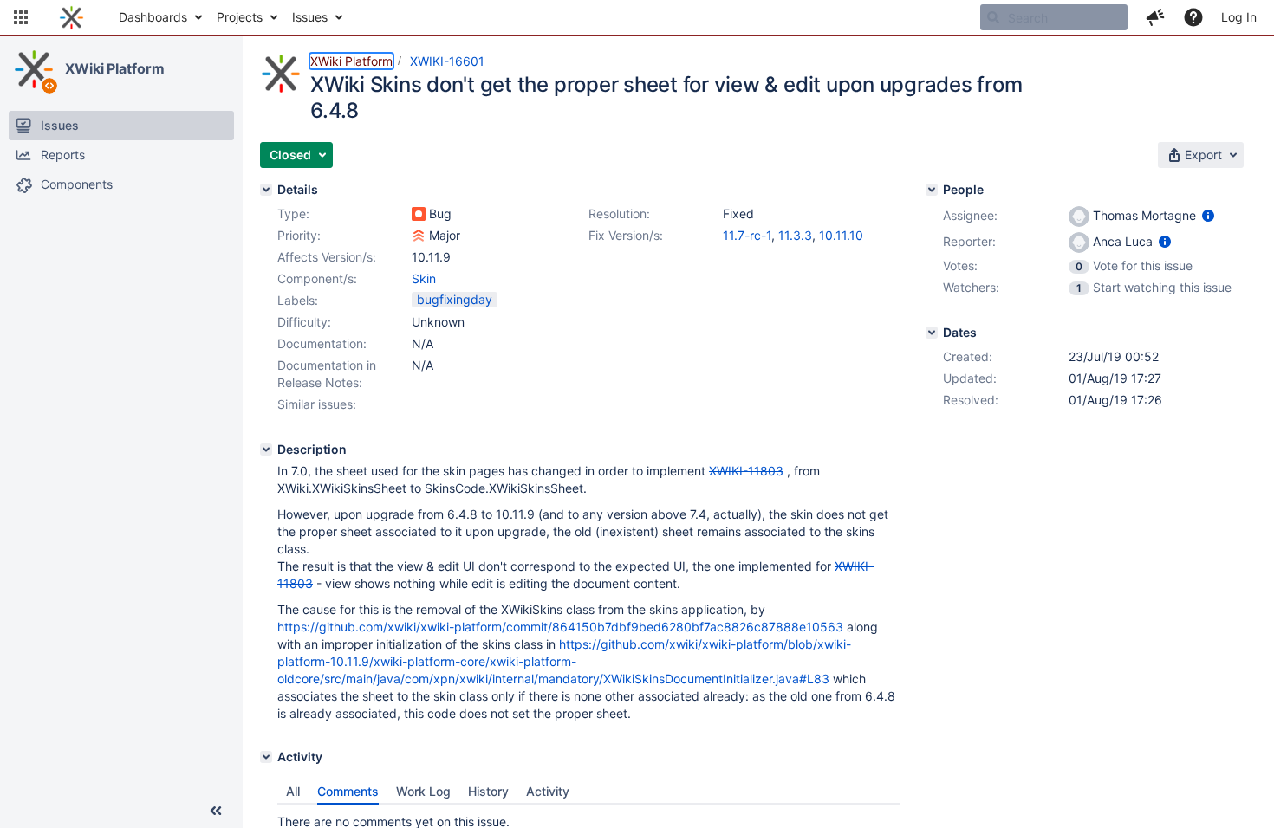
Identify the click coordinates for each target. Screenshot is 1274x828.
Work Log (423, 791)
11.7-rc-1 (747, 235)
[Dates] (932, 333)
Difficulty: (304, 321)
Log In (1239, 17)
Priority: (299, 235)
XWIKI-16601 (447, 61)
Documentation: (322, 343)
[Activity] (266, 757)
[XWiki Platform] (34, 69)
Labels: (297, 300)
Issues (310, 17)
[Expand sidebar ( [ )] (216, 811)
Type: (293, 213)
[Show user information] (1208, 215)
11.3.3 (795, 235)
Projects (240, 17)
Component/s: (317, 278)
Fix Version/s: (625, 235)
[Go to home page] (71, 17)
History (488, 791)
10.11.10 (841, 235)
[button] (21, 17)
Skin (424, 278)
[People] (932, 190)
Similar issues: (316, 404)
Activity (547, 791)
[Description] (266, 449)
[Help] (1193, 17)
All (293, 791)
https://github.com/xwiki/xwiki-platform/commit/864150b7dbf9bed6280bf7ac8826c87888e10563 (560, 626)
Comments (348, 791)
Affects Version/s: (326, 256)
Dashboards (153, 17)
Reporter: (969, 241)
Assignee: (970, 215)
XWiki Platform (115, 68)
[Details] (266, 190)
